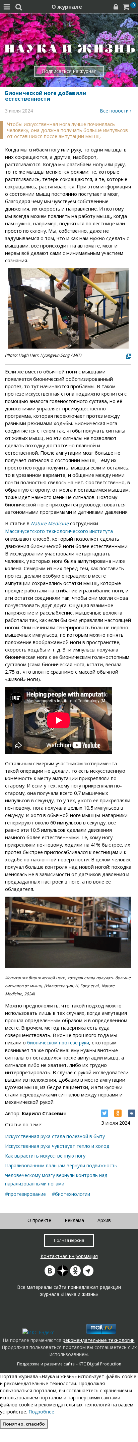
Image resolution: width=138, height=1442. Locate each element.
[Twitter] (104, 1113)
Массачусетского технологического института (59, 531)
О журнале (67, 6)
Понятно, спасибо (24, 1424)
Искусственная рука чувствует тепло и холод (57, 1146)
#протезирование (25, 1194)
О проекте (39, 1220)
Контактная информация (69, 1256)
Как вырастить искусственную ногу (45, 1156)
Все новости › (115, 110)
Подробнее (41, 1411)
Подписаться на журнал (69, 71)
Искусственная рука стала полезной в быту (55, 1136)
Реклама (74, 1220)
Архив (104, 1220)
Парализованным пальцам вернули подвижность (61, 1165)
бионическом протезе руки (58, 1042)
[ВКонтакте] (131, 1113)
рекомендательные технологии (99, 1340)
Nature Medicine (50, 523)
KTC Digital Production (100, 1364)
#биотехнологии (71, 1194)
